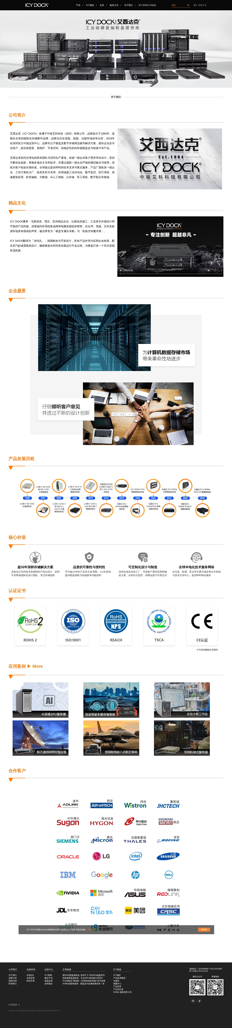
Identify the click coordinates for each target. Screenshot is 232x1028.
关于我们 (128, 5)
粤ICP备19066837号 (52, 1011)
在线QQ (30, 975)
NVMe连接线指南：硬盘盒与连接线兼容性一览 (83, 984)
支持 (102, 5)
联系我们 (13, 984)
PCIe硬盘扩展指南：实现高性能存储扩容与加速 (84, 981)
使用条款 (49, 984)
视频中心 (117, 984)
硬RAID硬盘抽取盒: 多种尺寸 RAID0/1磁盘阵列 (84, 975)
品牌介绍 (13, 978)
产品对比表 (118, 989)
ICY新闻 (48, 975)
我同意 (204, 929)
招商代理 (13, 981)
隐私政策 (49, 981)
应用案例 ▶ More (26, 666)
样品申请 (31, 981)
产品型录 (117, 986)
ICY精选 (90, 5)
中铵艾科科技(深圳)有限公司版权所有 (30, 1011)
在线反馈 (31, 978)
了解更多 (92, 929)
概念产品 (49, 978)
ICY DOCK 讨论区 (147, 5)
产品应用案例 (119, 978)
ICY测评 (117, 975)
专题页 (116, 981)
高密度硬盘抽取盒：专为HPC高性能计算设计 (83, 978)
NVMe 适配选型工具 (122, 992)
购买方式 (114, 5)
